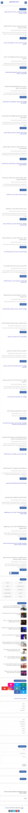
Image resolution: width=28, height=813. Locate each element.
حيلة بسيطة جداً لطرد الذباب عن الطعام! (16, 208)
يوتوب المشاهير (18, 325)
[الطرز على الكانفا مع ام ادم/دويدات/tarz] (14, 402)
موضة (20, 413)
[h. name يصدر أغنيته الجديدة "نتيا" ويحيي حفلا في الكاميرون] (14, 371)
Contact (23, 708)
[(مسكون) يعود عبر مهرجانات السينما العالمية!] (14, 459)
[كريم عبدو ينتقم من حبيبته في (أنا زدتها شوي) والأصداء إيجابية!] (14, 17)
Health (23, 730)
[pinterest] (16, 811)
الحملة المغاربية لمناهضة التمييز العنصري (15, 497)
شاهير (7, 586)
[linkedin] (23, 688)
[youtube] (5, 688)
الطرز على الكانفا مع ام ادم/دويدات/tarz (16, 411)
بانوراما (19, 182)
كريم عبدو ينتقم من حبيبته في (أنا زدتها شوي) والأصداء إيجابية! (15, 27)
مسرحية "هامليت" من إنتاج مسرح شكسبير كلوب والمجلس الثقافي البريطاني (14, 558)
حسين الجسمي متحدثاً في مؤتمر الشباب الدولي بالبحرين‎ (15, 58)
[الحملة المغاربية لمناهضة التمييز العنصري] (14, 489)
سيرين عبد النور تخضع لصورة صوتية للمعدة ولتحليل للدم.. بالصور (15, 87)
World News (22, 721)
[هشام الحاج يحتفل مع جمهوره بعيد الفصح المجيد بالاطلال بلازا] (14, 107)
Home (23, 703)
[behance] (17, 684)
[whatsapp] (23, 684)
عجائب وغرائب (7, 589)
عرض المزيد (15, 573)
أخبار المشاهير (14, 2)
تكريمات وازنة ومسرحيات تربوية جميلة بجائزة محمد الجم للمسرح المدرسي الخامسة (14, 438)
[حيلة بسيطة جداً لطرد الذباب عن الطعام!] (14, 200)
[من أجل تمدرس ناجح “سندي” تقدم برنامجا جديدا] (14, 257)
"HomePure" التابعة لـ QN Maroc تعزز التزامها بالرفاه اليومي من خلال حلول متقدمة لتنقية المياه (11, 643)
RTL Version (22, 710)
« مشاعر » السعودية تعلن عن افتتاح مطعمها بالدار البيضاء (15, 296)
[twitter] (23, 692)
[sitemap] (19, 811)
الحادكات (20, 582)
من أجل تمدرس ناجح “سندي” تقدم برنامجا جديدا (15, 266)
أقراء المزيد (23, 38)
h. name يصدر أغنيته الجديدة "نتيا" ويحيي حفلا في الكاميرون (14, 381)
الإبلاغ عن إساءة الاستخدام (20, 698)
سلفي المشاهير (20, 586)
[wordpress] (12, 811)
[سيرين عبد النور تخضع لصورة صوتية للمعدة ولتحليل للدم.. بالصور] (14, 78)
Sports (23, 728)
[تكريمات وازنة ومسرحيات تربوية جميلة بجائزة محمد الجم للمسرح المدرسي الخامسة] (14, 428)
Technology (22, 724)
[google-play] (17, 688)
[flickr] (11, 684)
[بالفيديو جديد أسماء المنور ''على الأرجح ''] (14, 342)
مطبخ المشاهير (7, 593)
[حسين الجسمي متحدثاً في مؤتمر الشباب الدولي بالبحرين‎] (14, 48)
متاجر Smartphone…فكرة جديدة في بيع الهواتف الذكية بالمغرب (14, 527)
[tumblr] (9, 811)
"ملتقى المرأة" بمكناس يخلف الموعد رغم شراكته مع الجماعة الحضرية (14, 178)
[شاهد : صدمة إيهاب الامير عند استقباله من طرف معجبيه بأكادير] (14, 229)
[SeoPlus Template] (22, 808)
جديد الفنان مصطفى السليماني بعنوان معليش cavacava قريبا (14, 147)
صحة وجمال (18, 211)
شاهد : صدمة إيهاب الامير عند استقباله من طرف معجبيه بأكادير (14, 238)
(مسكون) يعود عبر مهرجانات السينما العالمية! (14, 468)
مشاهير (19, 30)
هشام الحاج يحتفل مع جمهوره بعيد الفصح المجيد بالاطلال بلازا (14, 116)
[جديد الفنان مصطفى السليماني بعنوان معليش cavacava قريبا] (14, 138)
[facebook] (17, 692)
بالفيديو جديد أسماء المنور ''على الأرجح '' (16, 351)
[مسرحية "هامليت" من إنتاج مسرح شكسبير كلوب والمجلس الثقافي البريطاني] (14, 549)
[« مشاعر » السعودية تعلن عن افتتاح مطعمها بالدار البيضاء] (14, 286)
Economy (23, 726)
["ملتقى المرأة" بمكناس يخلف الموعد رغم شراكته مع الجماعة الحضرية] (14, 169)
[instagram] (11, 688)
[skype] (5, 684)
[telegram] (14, 811)
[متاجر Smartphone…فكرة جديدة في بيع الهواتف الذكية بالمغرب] (14, 518)
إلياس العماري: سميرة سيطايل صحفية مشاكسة (14, 323)
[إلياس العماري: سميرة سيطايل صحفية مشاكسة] (14, 314)
